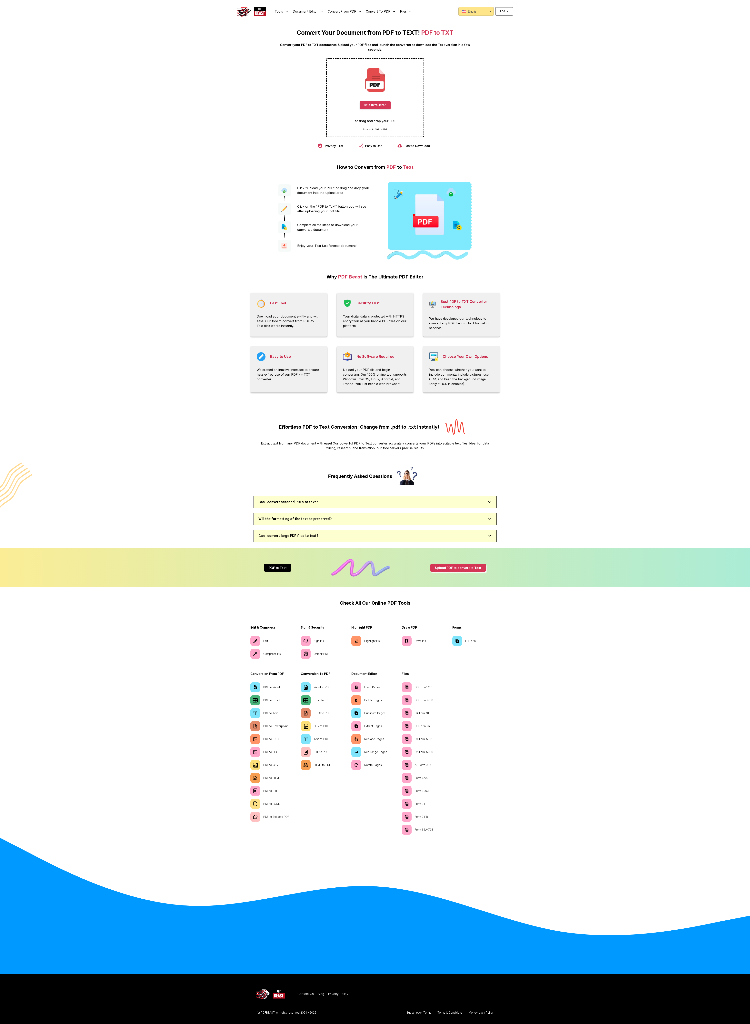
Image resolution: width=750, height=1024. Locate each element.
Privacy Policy (338, 994)
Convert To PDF (378, 11)
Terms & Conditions (449, 1012)
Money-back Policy (481, 1012)
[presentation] (375, 97)
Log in (504, 11)
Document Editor (305, 11)
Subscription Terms (418, 1012)
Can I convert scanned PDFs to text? (288, 502)
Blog (321, 994)
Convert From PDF (342, 11)
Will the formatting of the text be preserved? (295, 519)
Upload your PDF (375, 105)
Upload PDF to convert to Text (458, 568)
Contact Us (305, 994)
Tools (279, 11)
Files (403, 11)
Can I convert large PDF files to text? (288, 536)
